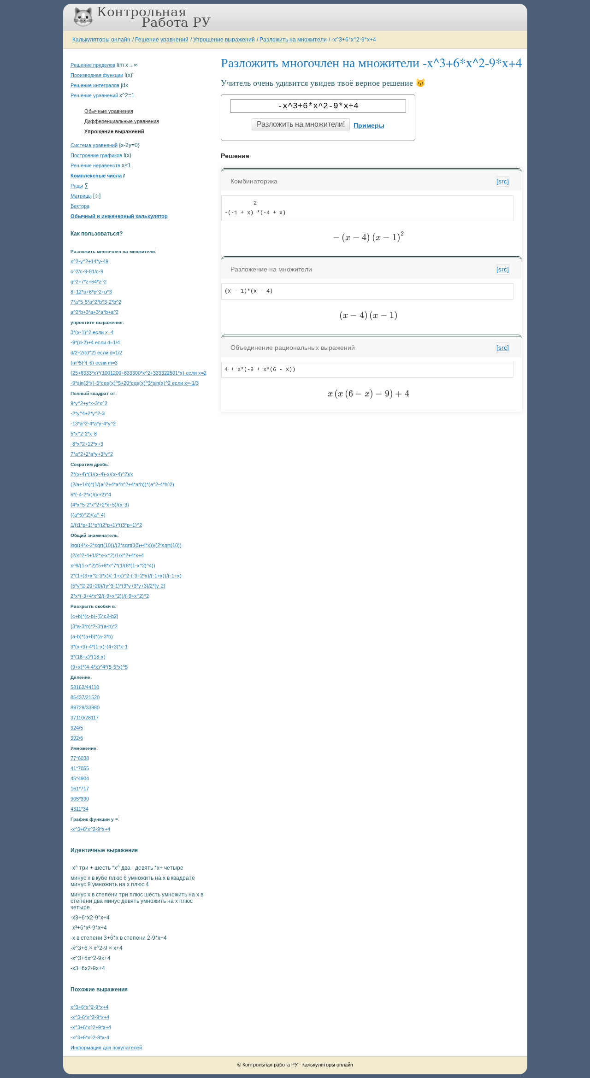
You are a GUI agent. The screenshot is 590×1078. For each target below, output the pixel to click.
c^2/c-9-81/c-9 (87, 271)
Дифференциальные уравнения (121, 121)
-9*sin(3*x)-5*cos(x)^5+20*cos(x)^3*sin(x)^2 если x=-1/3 (135, 383)
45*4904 (80, 778)
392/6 (77, 738)
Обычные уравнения (108, 111)
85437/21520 (85, 697)
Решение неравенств (95, 165)
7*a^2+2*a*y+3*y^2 (92, 454)
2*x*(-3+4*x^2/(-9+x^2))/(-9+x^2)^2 (110, 596)
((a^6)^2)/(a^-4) (88, 515)
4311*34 (79, 809)
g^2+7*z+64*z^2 (88, 281)
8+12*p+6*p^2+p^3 (91, 292)
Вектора (80, 206)
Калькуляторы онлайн (101, 39)
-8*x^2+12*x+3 (87, 444)
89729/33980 (85, 707)
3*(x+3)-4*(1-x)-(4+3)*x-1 (99, 646)
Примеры (369, 125)
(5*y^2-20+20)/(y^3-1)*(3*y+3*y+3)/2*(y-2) (118, 586)
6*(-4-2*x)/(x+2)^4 (91, 494)
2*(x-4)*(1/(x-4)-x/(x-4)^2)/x (102, 474)
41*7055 (80, 768)
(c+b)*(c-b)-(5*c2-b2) (94, 616)
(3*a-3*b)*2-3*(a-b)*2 (94, 626)
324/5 (77, 727)
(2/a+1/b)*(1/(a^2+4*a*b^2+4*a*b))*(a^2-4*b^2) (122, 484)
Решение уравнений (162, 39)
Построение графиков (96, 155)
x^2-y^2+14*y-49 (89, 261)
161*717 (80, 788)
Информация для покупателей (106, 1047)
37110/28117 (85, 717)
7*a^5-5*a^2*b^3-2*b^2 (96, 302)
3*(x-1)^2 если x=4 (92, 332)
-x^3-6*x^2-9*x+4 (90, 1017)
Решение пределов (93, 65)
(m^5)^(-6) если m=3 (94, 362)
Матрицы (81, 196)
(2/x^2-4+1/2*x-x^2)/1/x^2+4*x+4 (107, 555)
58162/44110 (85, 687)
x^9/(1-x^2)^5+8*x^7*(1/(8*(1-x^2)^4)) (113, 565)
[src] (502, 181)
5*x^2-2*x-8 (84, 433)
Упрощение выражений (224, 39)
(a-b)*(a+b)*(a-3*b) (92, 636)
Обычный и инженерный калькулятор (119, 216)
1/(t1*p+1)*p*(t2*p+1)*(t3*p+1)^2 (106, 525)
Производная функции (97, 75)
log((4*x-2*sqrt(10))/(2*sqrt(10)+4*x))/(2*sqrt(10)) (126, 545)
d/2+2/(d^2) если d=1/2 (96, 352)
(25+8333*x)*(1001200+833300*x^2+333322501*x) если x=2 (138, 373)
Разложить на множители (293, 39)
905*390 (80, 798)
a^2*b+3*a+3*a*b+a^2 (94, 312)
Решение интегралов (95, 85)
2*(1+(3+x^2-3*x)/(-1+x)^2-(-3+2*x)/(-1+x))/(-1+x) (126, 575)
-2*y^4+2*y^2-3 (88, 413)
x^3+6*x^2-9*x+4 (89, 1007)
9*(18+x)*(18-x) (88, 657)
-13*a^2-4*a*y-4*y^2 (93, 423)
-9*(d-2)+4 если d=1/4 (95, 342)
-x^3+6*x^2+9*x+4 (91, 1027)
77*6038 (80, 758)
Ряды (77, 186)
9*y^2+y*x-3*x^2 (89, 403)
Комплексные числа (96, 175)
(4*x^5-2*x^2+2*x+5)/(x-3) (100, 504)
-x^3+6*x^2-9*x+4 (353, 39)
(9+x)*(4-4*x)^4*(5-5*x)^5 (99, 667)
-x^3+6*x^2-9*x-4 (90, 1037)
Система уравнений (94, 145)
